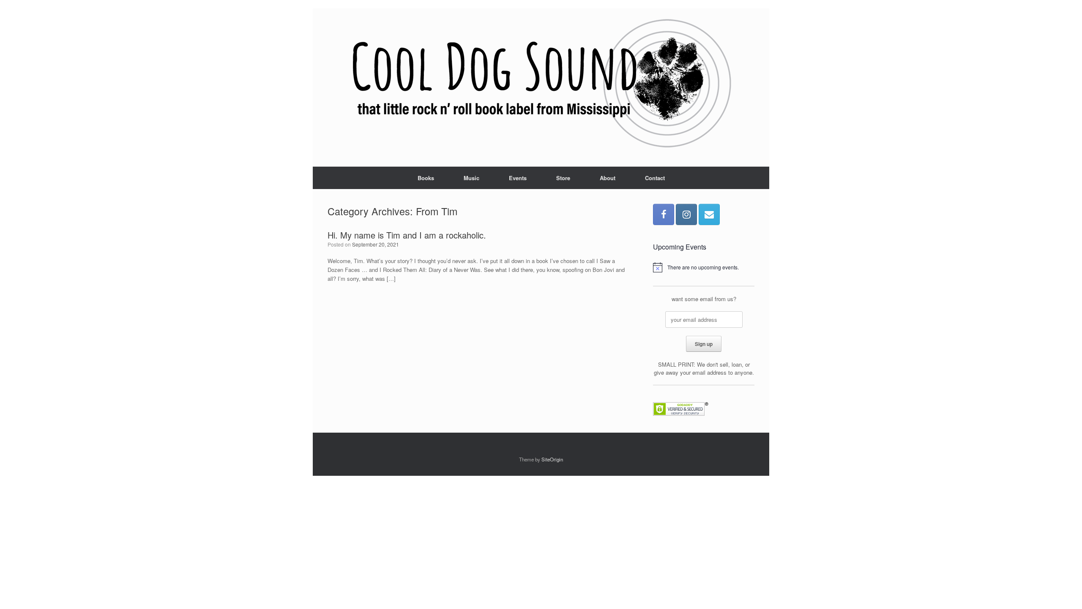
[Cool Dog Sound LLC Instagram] (686, 214)
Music (471, 178)
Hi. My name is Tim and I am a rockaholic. (407, 235)
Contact (655, 178)
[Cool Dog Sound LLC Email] (709, 214)
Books (426, 178)
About (607, 178)
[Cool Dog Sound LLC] (541, 84)
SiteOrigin (552, 459)
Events (518, 178)
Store (563, 178)
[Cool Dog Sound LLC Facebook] (663, 214)
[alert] (703, 267)
